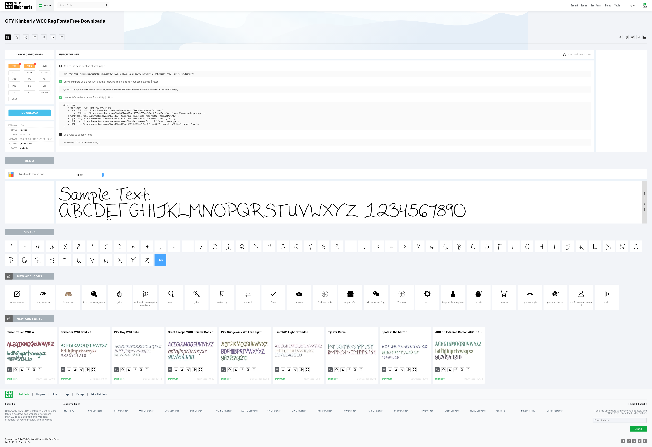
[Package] (44, 37)
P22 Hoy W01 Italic (126, 332)
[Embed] (34, 369)
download (29, 112)
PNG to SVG (68, 410)
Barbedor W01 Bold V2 (76, 332)
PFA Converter (273, 410)
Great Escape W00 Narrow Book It (190, 332)
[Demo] (26, 37)
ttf (14, 66)
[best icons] (9, 318)
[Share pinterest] (638, 37)
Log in (632, 5)
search (106, 5)
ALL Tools (500, 410)
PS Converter (349, 410)
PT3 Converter (325, 410)
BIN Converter (298, 410)
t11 (29, 92)
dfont (44, 92)
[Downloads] (22, 369)
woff (29, 72)
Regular (23, 130)
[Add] (8, 37)
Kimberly (24, 148)
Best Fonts (596, 5)
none (14, 99)
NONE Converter (478, 410)
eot (14, 72)
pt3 (14, 86)
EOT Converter (197, 410)
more (160, 259)
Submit (638, 429)
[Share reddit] (626, 37)
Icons (584, 5)
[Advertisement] (621, 101)
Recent (574, 5)
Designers (40, 394)
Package (80, 394)
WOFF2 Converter (249, 410)
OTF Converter (146, 410)
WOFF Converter (223, 410)
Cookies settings (555, 410)
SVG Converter (172, 410)
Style (55, 394)
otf (14, 79)
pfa (29, 79)
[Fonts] (62, 37)
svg (44, 66)
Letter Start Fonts (99, 394)
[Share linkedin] (644, 37)
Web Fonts (24, 394)
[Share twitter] (632, 37)
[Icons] (53, 37)
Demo (608, 5)
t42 (14, 92)
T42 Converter (401, 410)
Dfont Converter (452, 410)
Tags (67, 394)
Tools (617, 5)
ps (29, 86)
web (29, 66)
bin (44, 79)
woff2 (44, 72)
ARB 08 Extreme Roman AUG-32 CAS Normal (459, 332)
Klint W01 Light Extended (291, 332)
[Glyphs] (35, 37)
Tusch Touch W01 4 (20, 332)
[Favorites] (17, 37)
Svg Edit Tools (95, 410)
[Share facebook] (620, 37)
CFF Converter (375, 410)
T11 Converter (426, 410)
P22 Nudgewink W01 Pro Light (241, 332)
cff (45, 86)
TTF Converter (121, 410)
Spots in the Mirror (394, 332)
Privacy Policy (528, 410)
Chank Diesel (26, 143)
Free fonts (20, 5)
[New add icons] (9, 276)
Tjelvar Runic (337, 332)
